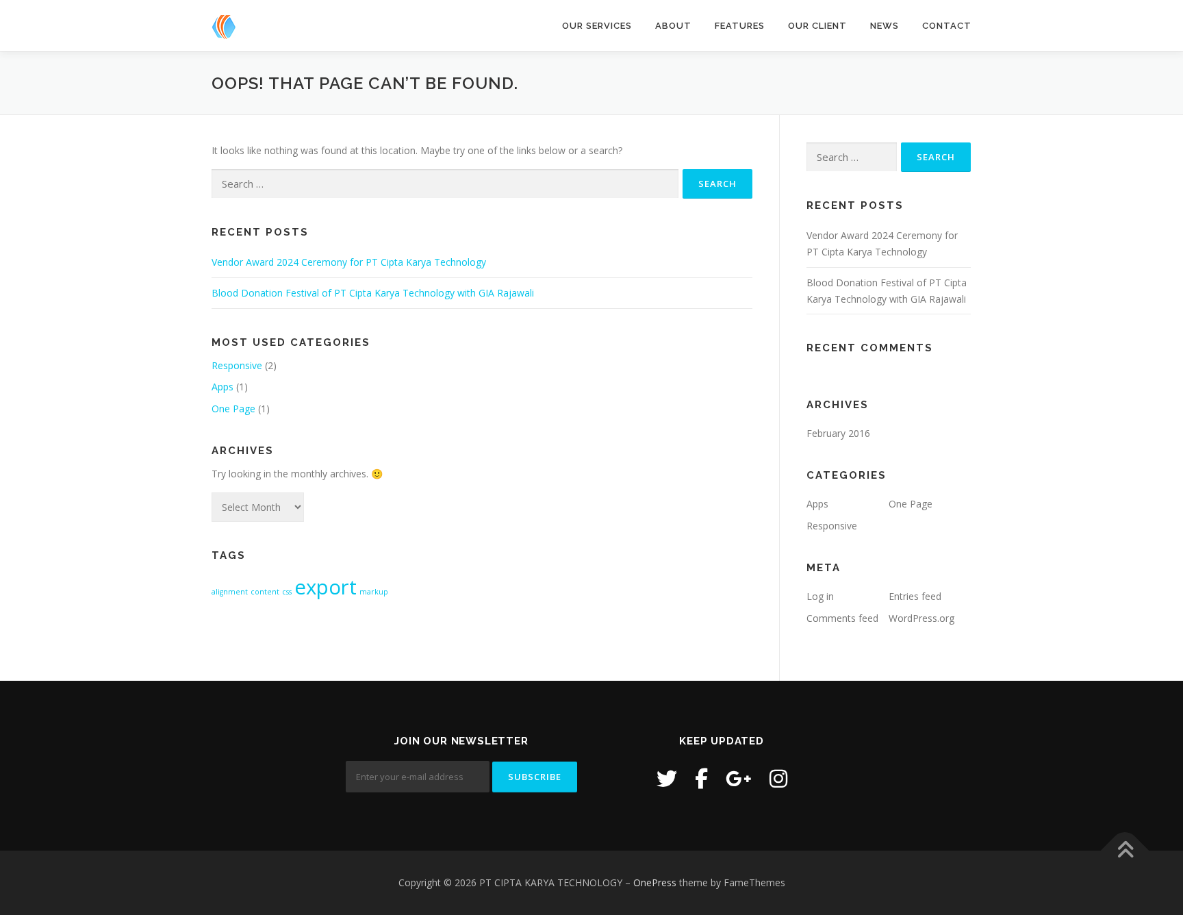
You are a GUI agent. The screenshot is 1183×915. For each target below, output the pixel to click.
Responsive (237, 365)
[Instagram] (778, 778)
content (265, 592)
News (884, 26)
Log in (820, 596)
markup (373, 592)
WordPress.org (921, 618)
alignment (230, 592)
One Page (233, 408)
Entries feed (915, 596)
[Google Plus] (739, 778)
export (325, 587)
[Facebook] (701, 778)
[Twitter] (667, 778)
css (287, 592)
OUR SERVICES (597, 26)
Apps (222, 386)
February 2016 (838, 433)
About (673, 26)
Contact (946, 26)
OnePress (654, 882)
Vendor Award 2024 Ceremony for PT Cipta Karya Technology (349, 261)
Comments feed (842, 618)
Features (740, 26)
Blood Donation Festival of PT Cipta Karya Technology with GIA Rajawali (373, 292)
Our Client (817, 26)
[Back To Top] (1125, 851)
